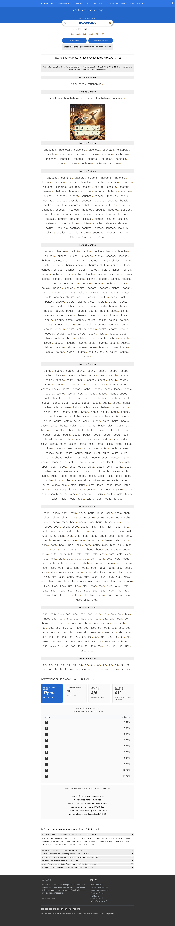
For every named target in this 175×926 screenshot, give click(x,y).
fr (54, 909)
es (50, 909)
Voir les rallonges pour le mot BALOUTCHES (87, 814)
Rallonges (98, 3)
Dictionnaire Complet (116, 3)
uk (74, 909)
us (78, 909)
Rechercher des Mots (101, 40)
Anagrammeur (63, 3)
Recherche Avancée (82, 3)
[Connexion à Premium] (172, 3)
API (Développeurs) (99, 901)
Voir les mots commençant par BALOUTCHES (87, 803)
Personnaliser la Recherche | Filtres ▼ (87, 34)
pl (66, 909)
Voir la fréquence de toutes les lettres (88, 796)
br (42, 909)
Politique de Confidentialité (96, 897)
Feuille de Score (97, 893)
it (58, 909)
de (46, 909)
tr (70, 909)
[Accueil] (47, 3)
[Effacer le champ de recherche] (110, 23)
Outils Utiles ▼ (137, 3)
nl (62, 909)
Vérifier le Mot (74, 40)
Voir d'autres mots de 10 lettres (87, 800)
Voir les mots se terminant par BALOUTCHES (87, 810)
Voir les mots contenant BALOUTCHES (87, 807)
